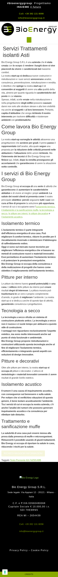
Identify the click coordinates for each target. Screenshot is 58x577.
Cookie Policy (40, 550)
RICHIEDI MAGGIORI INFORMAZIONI (23, 453)
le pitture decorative (38, 213)
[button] (29, 40)
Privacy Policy (19, 550)
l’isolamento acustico (11, 217)
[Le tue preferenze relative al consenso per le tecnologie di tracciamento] (5, 572)
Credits (29, 574)
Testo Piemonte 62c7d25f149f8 (25, 460)
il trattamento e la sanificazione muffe (19, 210)
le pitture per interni (18, 213)
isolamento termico (45, 206)
